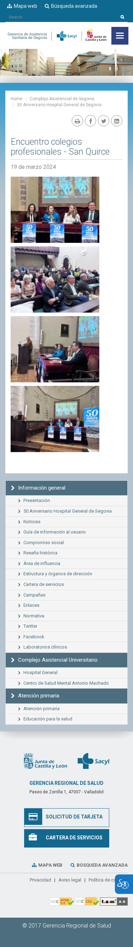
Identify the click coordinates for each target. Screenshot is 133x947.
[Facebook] (90, 120)
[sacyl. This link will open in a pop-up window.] (94, 760)
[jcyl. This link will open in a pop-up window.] (45, 760)
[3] (55, 210)
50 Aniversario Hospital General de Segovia (59, 104)
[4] (55, 419)
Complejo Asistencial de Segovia (62, 98)
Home (16, 98)
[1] (55, 349)
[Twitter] (103, 120)
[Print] (77, 120)
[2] (55, 279)
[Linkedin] (116, 120)
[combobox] (61, 17)
